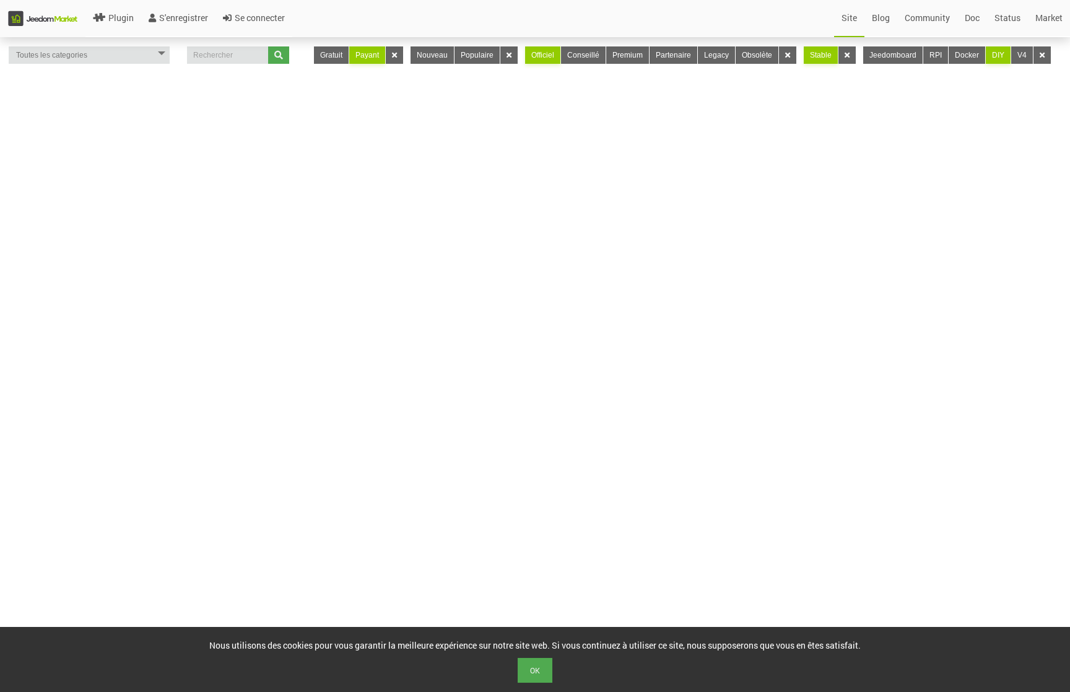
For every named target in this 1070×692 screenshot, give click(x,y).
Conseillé (583, 55)
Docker (967, 55)
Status (1007, 18)
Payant (367, 55)
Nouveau (432, 55)
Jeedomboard (892, 55)
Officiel (542, 55)
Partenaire (673, 55)
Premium (627, 55)
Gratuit (331, 55)
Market (1049, 18)
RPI (935, 55)
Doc (972, 18)
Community (927, 18)
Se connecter (260, 18)
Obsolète (757, 55)
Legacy (716, 55)
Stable (821, 55)
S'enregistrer (183, 18)
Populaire (477, 55)
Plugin (121, 18)
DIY (998, 55)
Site (849, 18)
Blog (881, 18)
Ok (535, 670)
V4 (1022, 55)
